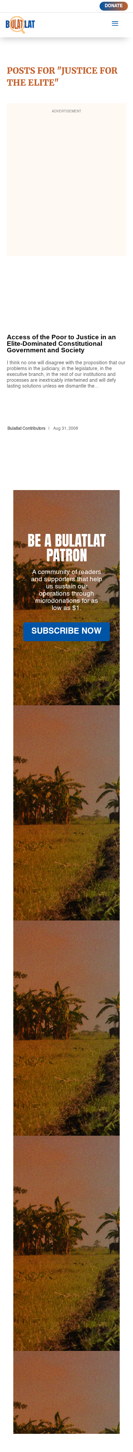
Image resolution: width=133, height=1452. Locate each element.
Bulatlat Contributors (26, 429)
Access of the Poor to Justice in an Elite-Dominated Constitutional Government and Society (67, 365)
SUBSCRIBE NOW (66, 631)
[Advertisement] (66, 184)
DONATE (114, 6)
